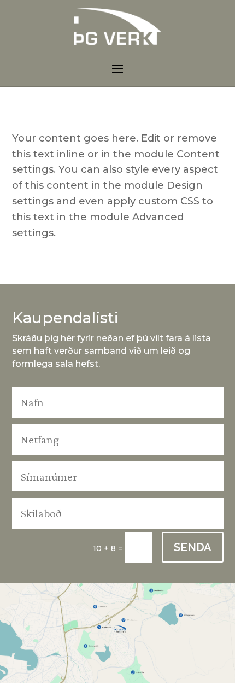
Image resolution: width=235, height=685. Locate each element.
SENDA (193, 547)
